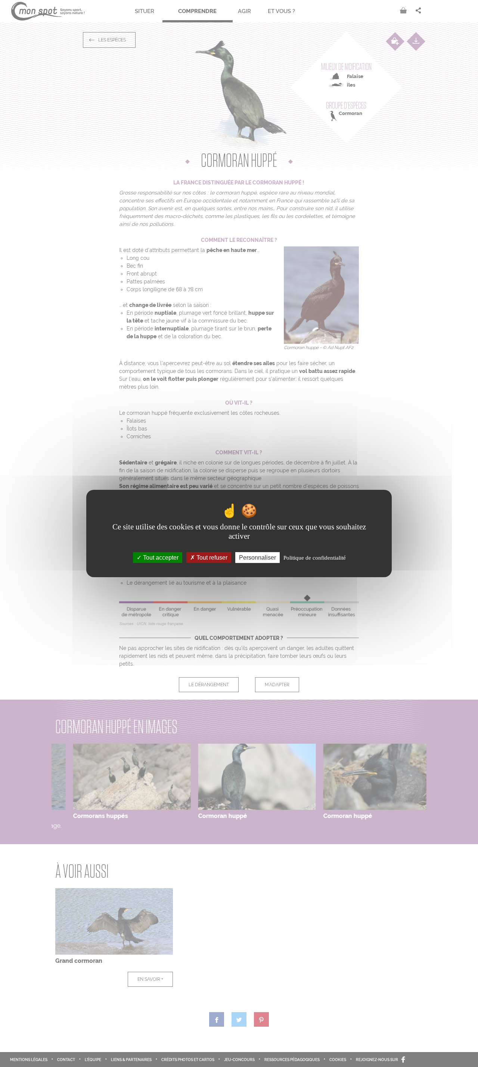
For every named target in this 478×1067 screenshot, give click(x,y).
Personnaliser (257, 557)
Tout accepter (160, 557)
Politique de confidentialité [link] (314, 558)
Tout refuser (211, 557)
